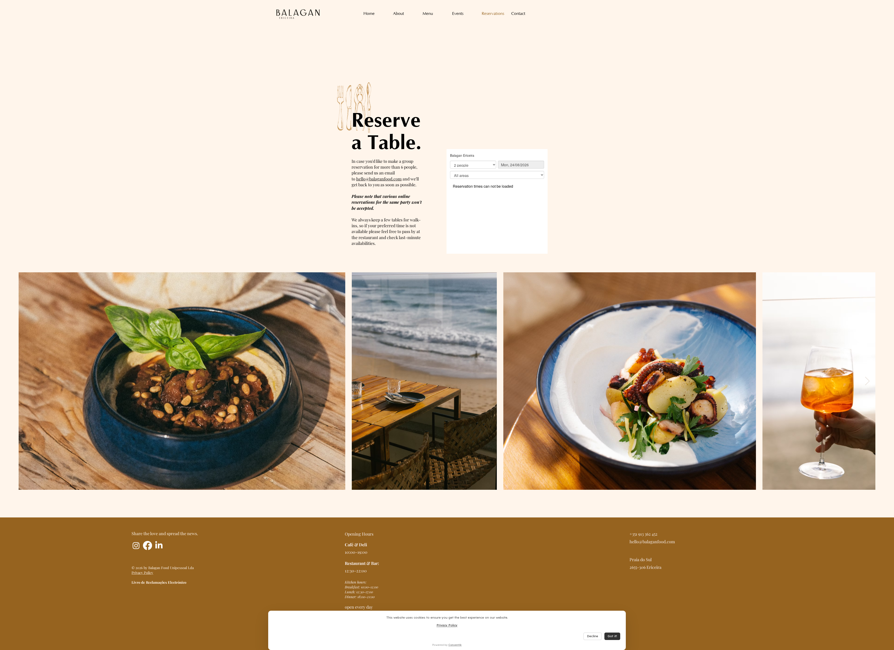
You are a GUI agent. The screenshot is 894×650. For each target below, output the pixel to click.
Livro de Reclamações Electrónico (159, 582)
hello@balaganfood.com (379, 179)
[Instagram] (136, 545)
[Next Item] (867, 381)
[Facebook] (147, 545)
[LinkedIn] (158, 545)
